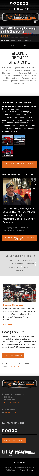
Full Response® (25, 260)
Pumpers (10, 260)
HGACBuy (6, 36)
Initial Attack (14, 267)
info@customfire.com (13, 412)
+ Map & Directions (11, 402)
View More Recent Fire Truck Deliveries (19, 164)
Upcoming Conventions (13, 305)
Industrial (19, 271)
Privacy (23, 470)
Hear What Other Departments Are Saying (19, 238)
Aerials (26, 267)
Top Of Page (20, 462)
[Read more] (19, 293)
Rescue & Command (14, 264)
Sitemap (30, 470)
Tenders (30, 264)
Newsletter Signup (13, 356)
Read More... (8, 324)
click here (15, 366)
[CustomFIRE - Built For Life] (20, 17)
